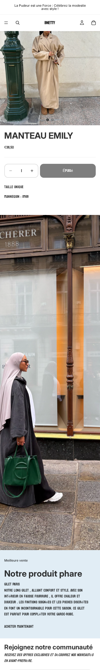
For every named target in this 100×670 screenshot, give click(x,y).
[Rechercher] (17, 23)
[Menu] (6, 23)
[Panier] (93, 23)
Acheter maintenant (19, 627)
